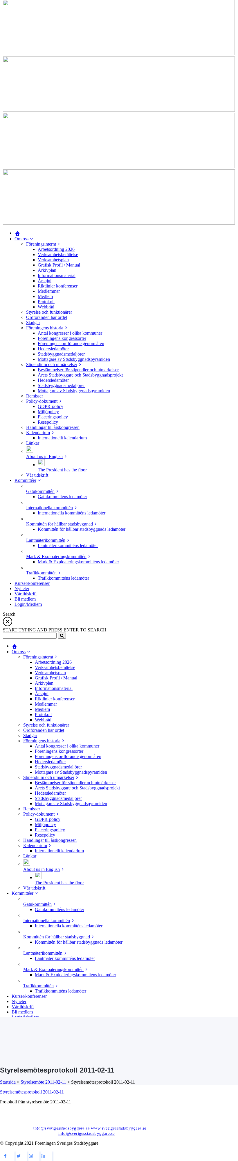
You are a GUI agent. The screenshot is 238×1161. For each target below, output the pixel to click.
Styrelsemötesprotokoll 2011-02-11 (32, 1091)
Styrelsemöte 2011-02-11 (43, 1082)
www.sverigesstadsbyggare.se (118, 1128)
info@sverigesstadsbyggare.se (61, 1128)
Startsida (8, 1082)
